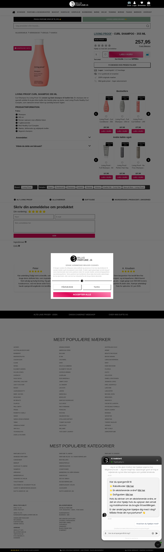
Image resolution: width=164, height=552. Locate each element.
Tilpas (97, 287)
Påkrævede (67, 287)
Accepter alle (82, 294)
